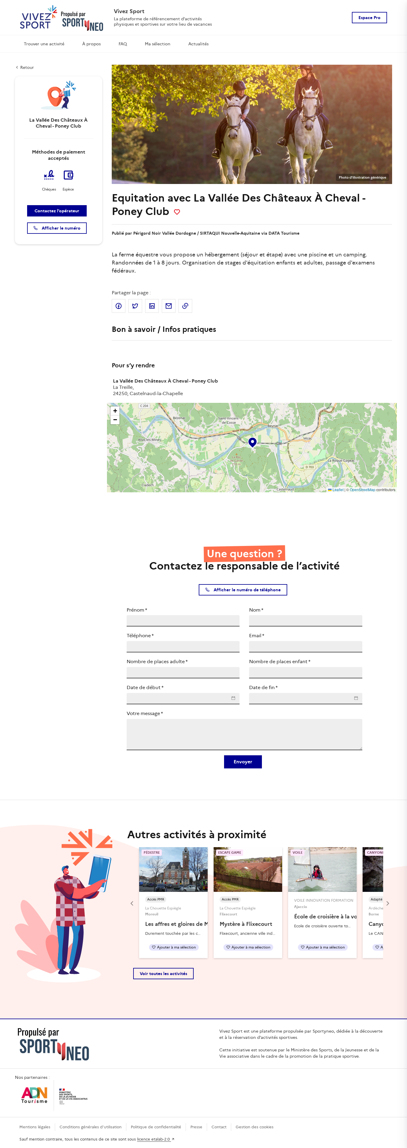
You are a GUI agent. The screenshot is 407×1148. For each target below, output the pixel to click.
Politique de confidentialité (156, 1127)
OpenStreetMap (362, 489)
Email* (256, 635)
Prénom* (137, 610)
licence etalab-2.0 (154, 1139)
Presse (196, 1127)
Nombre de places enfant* (279, 661)
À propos (91, 44)
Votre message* (145, 713)
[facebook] (118, 306)
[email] (168, 306)
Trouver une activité (44, 44)
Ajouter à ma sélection (176, 947)
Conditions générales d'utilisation (91, 1127)
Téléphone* (140, 635)
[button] (252, 441)
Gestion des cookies (255, 1127)
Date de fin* (263, 687)
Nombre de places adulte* (157, 661)
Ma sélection (157, 44)
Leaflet (338, 489)
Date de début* (145, 687)
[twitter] (135, 306)
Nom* (256, 610)
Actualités (198, 44)
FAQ (123, 44)
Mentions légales (34, 1127)
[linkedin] (152, 306)
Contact (219, 1127)
